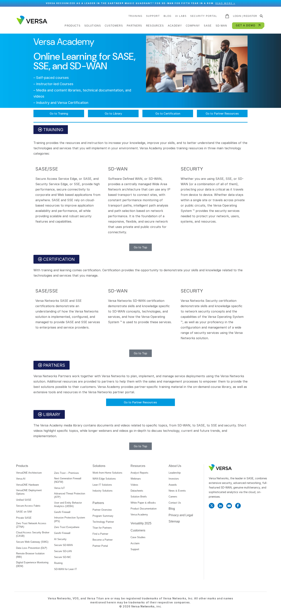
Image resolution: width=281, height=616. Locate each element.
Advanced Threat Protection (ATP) (69, 495)
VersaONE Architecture (29, 472)
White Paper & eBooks (143, 502)
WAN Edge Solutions (104, 478)
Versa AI (20, 478)
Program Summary (103, 515)
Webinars (136, 478)
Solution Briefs (139, 496)
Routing (58, 563)
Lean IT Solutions (102, 484)
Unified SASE (23, 499)
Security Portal (203, 16)
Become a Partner (103, 539)
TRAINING (135, 16)
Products (22, 465)
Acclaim (135, 543)
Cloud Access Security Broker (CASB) (32, 534)
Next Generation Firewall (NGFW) (67, 480)
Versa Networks (143, 606)
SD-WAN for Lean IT (65, 569)
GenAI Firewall (62, 512)
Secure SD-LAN (63, 551)
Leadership (175, 472)
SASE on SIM (24, 511)
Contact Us (175, 502)
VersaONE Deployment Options (29, 492)
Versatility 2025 (141, 523)
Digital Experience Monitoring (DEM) (32, 564)
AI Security (60, 539)
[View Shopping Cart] (227, 16)
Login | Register (245, 16)
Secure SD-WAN (63, 545)
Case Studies (138, 537)
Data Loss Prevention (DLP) (31, 548)
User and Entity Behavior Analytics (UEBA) (68, 504)
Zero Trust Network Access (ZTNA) (31, 525)
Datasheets (137, 490)
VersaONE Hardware (27, 484)
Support (153, 16)
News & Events (177, 490)
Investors (174, 478)
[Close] (276, 3)
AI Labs (181, 16)
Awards (173, 484)
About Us (175, 465)
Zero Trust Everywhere (66, 527)
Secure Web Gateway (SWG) (32, 541)
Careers (173, 496)
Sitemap (174, 521)
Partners (98, 503)
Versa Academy (139, 514)
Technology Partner (103, 521)
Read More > (225, 3)
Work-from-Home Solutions (107, 472)
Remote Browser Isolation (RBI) (30, 555)
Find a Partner (100, 533)
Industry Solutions (103, 490)
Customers (138, 530)
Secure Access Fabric (28, 505)
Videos (134, 484)
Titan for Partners (102, 527)
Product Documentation (144, 508)
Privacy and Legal (181, 515)
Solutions (99, 465)
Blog (167, 16)
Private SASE (24, 517)
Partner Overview (102, 509)
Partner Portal (100, 545)
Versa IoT (59, 488)
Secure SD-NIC (62, 557)
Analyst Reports (139, 472)
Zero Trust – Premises (66, 472)
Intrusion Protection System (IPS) (69, 519)
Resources (138, 465)
